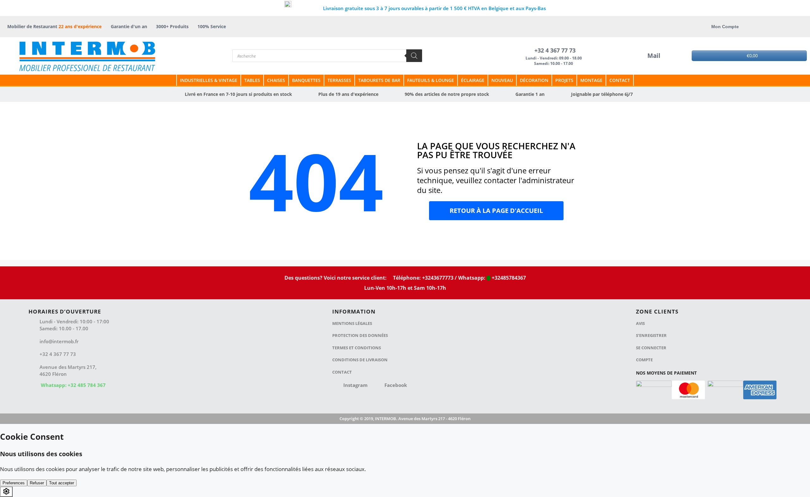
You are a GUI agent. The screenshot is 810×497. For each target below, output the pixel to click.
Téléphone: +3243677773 (422, 277)
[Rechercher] (414, 55)
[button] (496, 210)
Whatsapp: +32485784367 (491, 277)
